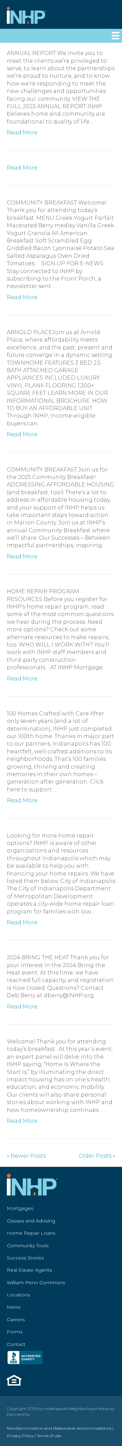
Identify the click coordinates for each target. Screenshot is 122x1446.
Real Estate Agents (29, 1270)
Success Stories (25, 1258)
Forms (14, 1332)
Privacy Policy (20, 1435)
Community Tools (27, 1245)
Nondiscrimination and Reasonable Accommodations (59, 1428)
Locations (18, 1295)
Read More (22, 132)
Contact (16, 1344)
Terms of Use (49, 1435)
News (13, 1307)
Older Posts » (97, 1156)
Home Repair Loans (31, 1233)
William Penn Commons (36, 1282)
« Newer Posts (26, 1156)
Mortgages (20, 1208)
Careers (16, 1319)
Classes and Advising (31, 1221)
